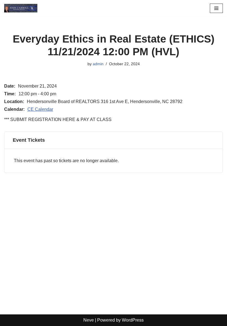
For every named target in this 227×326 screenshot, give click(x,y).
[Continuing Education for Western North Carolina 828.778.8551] (20, 8)
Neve (88, 320)
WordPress (133, 320)
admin (98, 64)
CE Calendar (40, 109)
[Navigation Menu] (216, 8)
